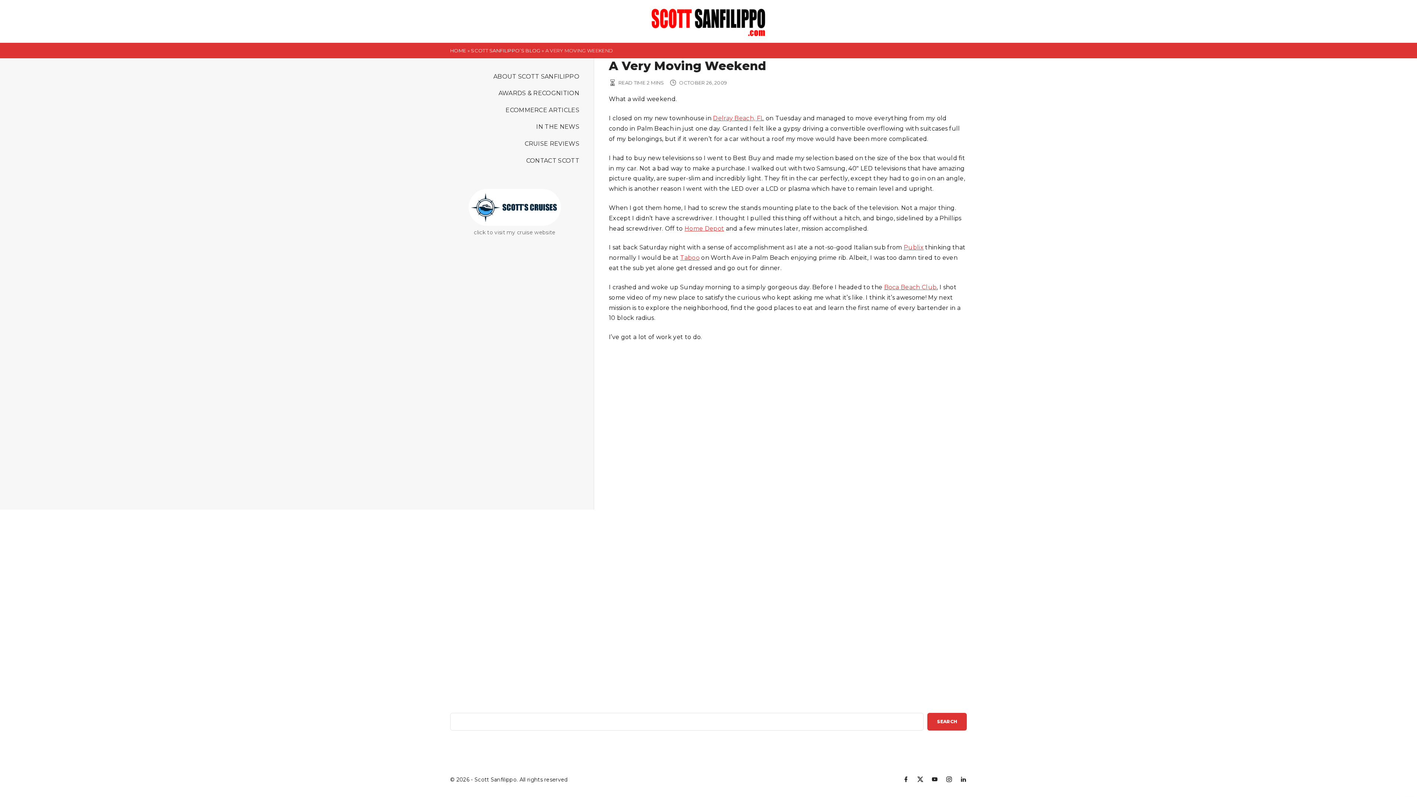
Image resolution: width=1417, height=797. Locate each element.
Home (458, 51)
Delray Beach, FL (738, 118)
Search (947, 721)
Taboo (690, 257)
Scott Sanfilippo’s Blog (505, 51)
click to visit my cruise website (514, 232)
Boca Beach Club (910, 287)
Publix (914, 247)
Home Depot (704, 228)
